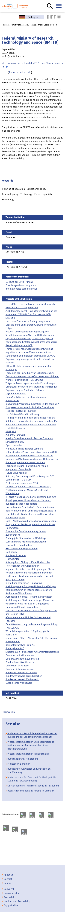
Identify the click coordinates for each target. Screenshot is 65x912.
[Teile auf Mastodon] (23, 815)
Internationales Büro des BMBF (21, 288)
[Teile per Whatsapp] (50, 815)
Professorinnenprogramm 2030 (22, 483)
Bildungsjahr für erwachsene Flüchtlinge (26, 538)
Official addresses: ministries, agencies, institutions (33, 785)
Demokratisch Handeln (17, 665)
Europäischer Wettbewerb (19, 682)
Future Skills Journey (16, 472)
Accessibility (10, 897)
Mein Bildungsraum (15, 517)
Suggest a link (11, 905)
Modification (8, 712)
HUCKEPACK (12, 627)
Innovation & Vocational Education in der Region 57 (32, 404)
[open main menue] (59, 6)
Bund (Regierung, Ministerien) (22, 758)
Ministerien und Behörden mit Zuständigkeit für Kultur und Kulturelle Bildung (31, 779)
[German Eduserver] (15, 6)
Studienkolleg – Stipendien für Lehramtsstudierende (32, 651)
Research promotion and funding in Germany (30, 790)
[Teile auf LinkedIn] (6, 828)
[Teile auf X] (41, 815)
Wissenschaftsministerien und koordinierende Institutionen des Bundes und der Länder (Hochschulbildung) (30, 745)
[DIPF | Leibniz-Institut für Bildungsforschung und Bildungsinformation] (54, 17)
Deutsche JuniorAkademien (20, 655)
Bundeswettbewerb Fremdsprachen (24, 676)
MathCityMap (13, 558)
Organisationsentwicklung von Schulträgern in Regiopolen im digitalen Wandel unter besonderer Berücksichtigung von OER (31, 342)
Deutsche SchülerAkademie (20, 669)
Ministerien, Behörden (18, 763)
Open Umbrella (14, 445)
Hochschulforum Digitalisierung (22, 548)
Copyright (9, 889)
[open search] (49, 6)
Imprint (7, 883)
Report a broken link (20, 72)
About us (8, 874)
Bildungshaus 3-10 (15, 648)
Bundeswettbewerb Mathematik (22, 679)
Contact (8, 879)
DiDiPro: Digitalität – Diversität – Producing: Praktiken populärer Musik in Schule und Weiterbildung (28, 490)
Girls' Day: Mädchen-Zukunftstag (22, 658)
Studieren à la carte (16, 555)
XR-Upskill (11, 431)
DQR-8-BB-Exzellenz (16, 393)
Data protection (12, 893)
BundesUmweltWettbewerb (20, 662)
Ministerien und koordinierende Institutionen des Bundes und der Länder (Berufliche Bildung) (32, 735)
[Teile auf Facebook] (32, 815)
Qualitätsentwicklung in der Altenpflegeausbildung (32, 624)
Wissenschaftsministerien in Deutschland (28, 753)
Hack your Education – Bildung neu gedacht (28, 321)
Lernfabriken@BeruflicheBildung (22, 414)
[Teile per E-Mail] (15, 829)
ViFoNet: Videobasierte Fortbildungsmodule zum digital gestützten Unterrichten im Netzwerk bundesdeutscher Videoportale (31, 500)
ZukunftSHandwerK (16, 435)
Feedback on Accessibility (17, 901)
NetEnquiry (11, 552)
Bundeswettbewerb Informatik (21, 672)
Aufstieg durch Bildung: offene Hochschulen (28, 562)
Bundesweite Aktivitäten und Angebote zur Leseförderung (29, 770)
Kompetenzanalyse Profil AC (20, 645)
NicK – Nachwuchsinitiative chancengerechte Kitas (31, 521)
